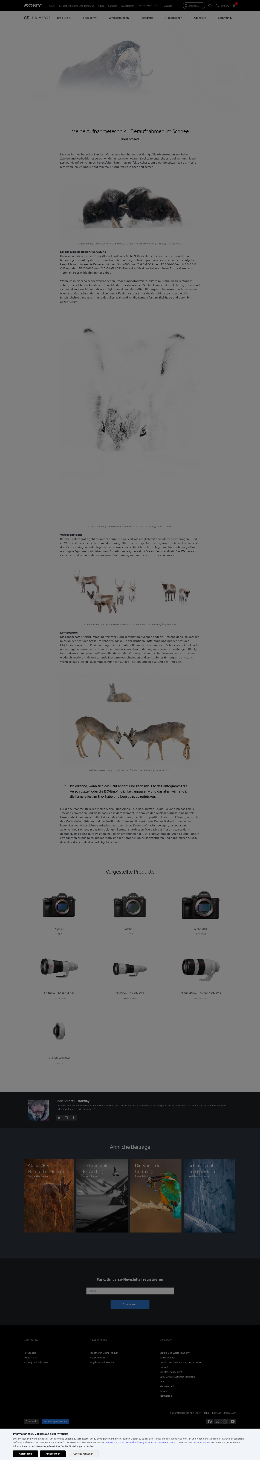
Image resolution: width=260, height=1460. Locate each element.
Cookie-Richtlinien (200, 1442)
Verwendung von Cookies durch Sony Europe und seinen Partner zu (140, 1442)
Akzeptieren (25, 1453)
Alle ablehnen (53, 1453)
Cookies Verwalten (83, 1453)
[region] (130, 1444)
